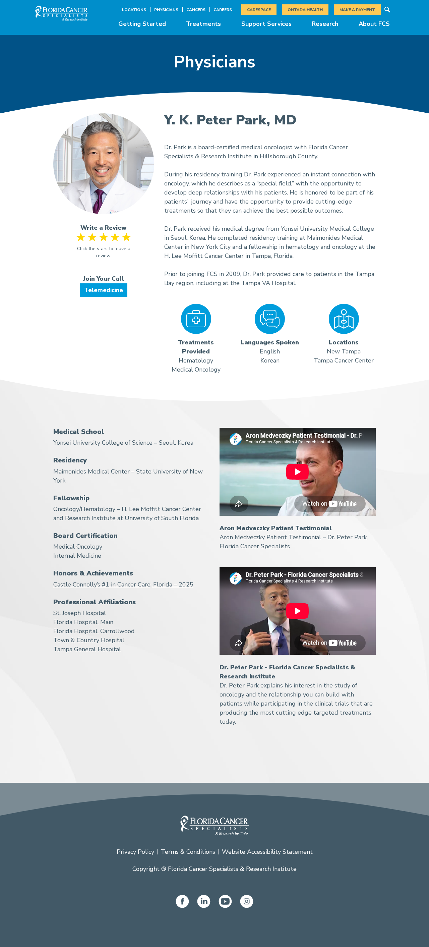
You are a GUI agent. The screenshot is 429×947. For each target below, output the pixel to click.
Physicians (166, 9)
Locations (134, 9)
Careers (222, 9)
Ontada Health (305, 9)
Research (325, 24)
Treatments (203, 24)
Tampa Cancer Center (344, 360)
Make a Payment (357, 9)
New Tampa (344, 351)
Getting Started (142, 24)
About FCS (374, 24)
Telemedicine (103, 290)
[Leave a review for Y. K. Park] (103, 249)
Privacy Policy (135, 852)
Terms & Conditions (188, 852)
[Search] (387, 9)
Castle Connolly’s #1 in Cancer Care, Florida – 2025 (123, 584)
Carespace (259, 9)
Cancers (195, 9)
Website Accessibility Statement (267, 852)
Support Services (266, 24)
